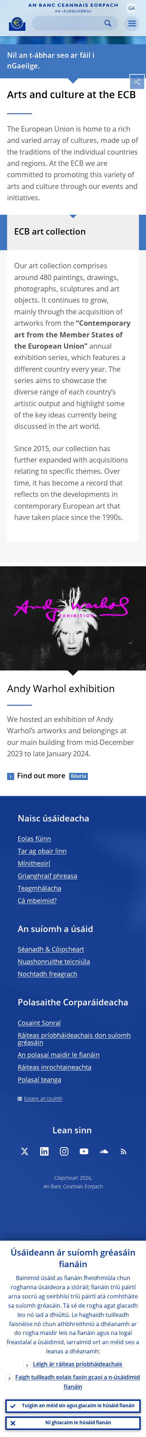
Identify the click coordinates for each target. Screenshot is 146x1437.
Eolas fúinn (34, 839)
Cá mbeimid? (37, 901)
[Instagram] (64, 1151)
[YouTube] (83, 1151)
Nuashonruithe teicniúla (54, 962)
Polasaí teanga (39, 1080)
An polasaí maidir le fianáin (59, 1055)
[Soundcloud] (103, 1151)
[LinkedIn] (44, 1151)
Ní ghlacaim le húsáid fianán (78, 1423)
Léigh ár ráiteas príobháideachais (77, 1365)
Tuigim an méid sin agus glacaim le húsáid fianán (78, 1406)
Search (108, 23)
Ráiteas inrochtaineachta (54, 1068)
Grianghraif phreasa (47, 876)
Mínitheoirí (34, 864)
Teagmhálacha (39, 889)
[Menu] (131, 23)
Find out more (41, 776)
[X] (24, 1151)
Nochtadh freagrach (47, 974)
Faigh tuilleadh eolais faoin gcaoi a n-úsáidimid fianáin (77, 1382)
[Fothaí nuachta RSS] (123, 1151)
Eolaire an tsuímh (43, 1098)
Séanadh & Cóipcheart (51, 950)
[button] (131, 8)
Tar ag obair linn (42, 851)
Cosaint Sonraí (39, 1023)
